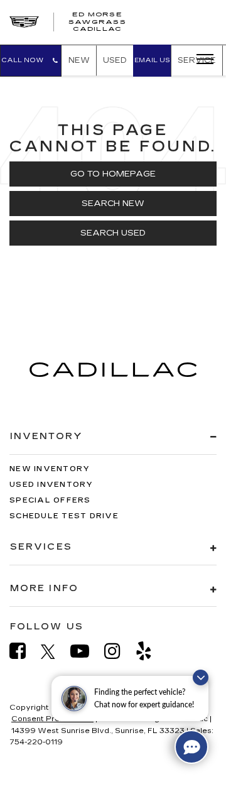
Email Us (152, 60)
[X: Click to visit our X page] (54, 651)
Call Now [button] (26, 60)
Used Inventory (51, 485)
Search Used (113, 233)
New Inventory (49, 469)
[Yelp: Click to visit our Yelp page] (150, 651)
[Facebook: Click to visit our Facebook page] (23, 651)
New (79, 60)
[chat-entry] (191, 747)
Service (197, 60)
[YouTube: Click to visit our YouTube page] (86, 651)
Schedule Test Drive (64, 516)
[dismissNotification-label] (200, 677)
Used (115, 60)
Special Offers (50, 500)
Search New (113, 203)
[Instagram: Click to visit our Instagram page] (118, 651)
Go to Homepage (113, 174)
